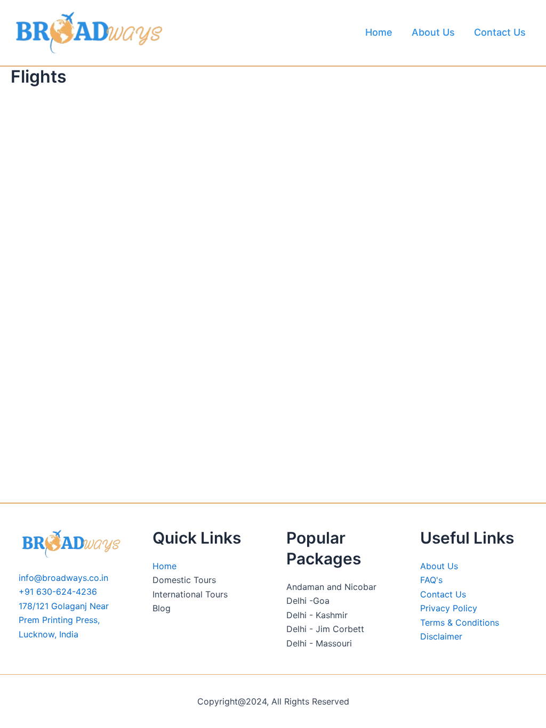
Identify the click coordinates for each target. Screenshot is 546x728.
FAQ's (431, 580)
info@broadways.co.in (63, 577)
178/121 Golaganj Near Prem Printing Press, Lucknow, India (64, 620)
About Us (433, 32)
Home (378, 32)
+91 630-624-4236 (58, 591)
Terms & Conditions (459, 622)
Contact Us (500, 32)
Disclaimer (441, 636)
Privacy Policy (448, 608)
